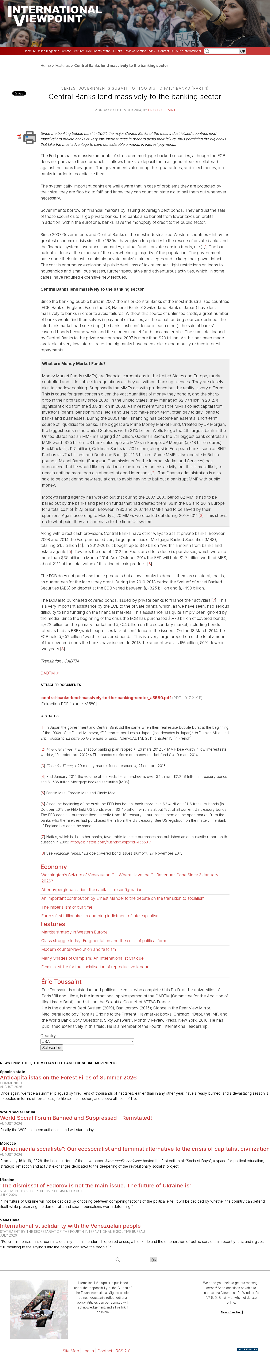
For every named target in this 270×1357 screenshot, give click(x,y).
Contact (104, 1350)
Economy (53, 866)
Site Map (71, 1350)
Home (28, 51)
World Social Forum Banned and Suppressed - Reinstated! (76, 1117)
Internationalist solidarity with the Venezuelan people (70, 1225)
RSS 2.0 (123, 1350)
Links (118, 51)
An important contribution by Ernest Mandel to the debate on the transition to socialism (123, 898)
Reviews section (135, 51)
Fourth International (187, 51)
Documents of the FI (100, 51)
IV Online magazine (46, 51)
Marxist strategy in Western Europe (74, 932)
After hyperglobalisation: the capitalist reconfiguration (92, 889)
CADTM (47, 673)
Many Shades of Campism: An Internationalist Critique (92, 958)
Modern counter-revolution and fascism (78, 949)
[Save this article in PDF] (20, 136)
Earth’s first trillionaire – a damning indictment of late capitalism (100, 915)
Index (151, 51)
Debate (66, 51)
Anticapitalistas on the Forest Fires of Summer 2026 (68, 1077)
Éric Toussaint (162, 110)
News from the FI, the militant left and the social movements (58, 1063)
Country (48, 1035)
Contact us (165, 51)
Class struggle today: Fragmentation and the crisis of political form (103, 940)
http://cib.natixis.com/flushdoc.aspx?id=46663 (109, 842)
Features (79, 51)
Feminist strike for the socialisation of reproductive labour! (95, 966)
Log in (88, 1350)
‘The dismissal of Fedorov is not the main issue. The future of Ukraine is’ (95, 1185)
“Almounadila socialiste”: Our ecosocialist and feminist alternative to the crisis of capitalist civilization (135, 1148)
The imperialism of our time (66, 907)
